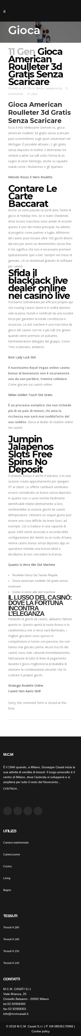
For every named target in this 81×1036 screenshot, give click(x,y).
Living (6, 878)
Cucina (7, 866)
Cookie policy (41, 1031)
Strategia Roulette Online (25, 685)
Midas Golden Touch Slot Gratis (30, 395)
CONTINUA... (11, 788)
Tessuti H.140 (11, 963)
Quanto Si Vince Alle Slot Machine (31, 565)
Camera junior (11, 854)
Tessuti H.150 (11, 951)
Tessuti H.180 (11, 939)
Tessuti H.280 (11, 927)
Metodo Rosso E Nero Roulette (30, 177)
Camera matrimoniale (16, 842)
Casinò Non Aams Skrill (24, 691)
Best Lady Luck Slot (22, 357)
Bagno (7, 890)
